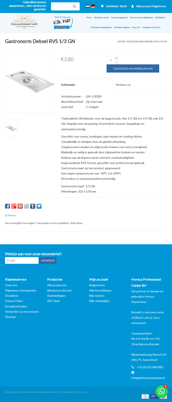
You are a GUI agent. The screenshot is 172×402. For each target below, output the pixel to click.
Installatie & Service (151, 27)
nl (87, 6)
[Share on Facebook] (7, 206)
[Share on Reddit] (26, 206)
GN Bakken (160, 17)
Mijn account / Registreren (151, 6)
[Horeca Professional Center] (26, 23)
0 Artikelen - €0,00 (116, 6)
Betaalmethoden (16, 306)
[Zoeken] (73, 6)
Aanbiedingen (56, 295)
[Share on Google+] (13, 206)
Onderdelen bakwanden (101, 27)
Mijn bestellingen (100, 290)
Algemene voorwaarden (20, 290)
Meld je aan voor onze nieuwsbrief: (33, 254)
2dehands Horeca (101, 17)
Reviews (123, 84)
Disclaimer (11, 295)
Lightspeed (82, 392)
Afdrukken (77, 223)
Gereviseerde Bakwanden (141, 17)
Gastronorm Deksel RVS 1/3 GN (147, 41)
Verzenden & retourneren (22, 311)
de (93, 6)
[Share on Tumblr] (32, 206)
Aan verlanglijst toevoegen (20, 223)
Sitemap (10, 317)
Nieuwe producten (59, 290)
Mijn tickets (96, 295)
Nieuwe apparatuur (119, 17)
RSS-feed (53, 301)
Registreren (97, 285)
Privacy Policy (14, 301)
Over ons (136, 27)
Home (89, 17)
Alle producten (57, 285)
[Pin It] (20, 206)
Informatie (68, 84)
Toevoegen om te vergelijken (52, 223)
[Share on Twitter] (39, 206)
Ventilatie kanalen (122, 27)
